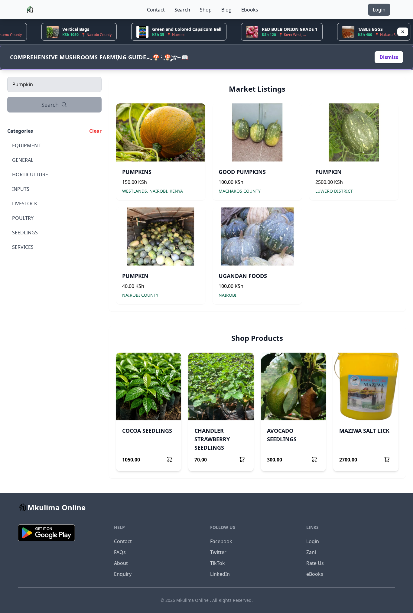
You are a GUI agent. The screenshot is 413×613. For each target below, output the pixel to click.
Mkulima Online (193, 600)
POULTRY (23, 218)
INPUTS (20, 189)
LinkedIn (220, 574)
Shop (206, 9)
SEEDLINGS (25, 232)
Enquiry (123, 574)
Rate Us (315, 563)
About (121, 563)
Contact (156, 9)
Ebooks (249, 9)
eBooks (314, 574)
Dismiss (388, 57)
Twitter (218, 552)
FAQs (120, 552)
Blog (226, 9)
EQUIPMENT (26, 145)
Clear (95, 131)
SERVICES (23, 247)
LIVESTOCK (24, 203)
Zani (311, 552)
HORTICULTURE (30, 174)
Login (379, 9)
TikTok (217, 563)
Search (182, 9)
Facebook (221, 541)
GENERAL (22, 160)
